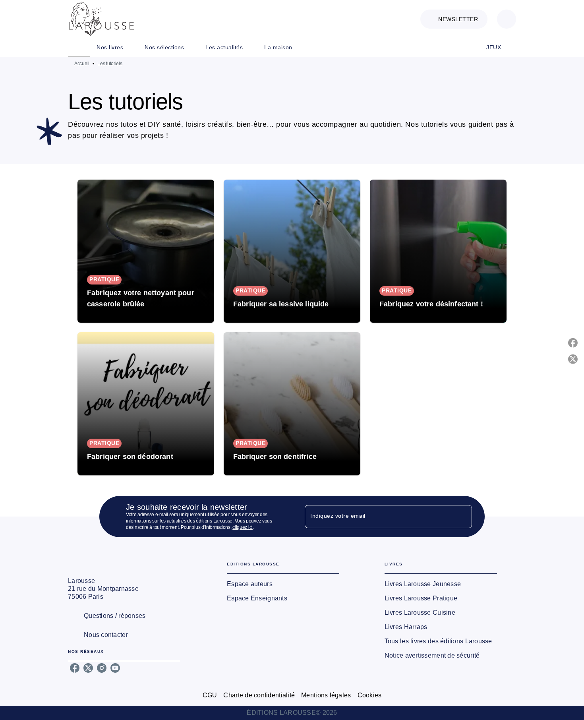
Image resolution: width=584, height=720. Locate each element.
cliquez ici (242, 527)
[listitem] (74, 668)
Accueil (81, 63)
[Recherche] (506, 19)
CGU (210, 695)
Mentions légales (326, 695)
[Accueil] (101, 19)
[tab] (79, 47)
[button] (453, 19)
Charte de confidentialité (259, 695)
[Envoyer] (462, 516)
